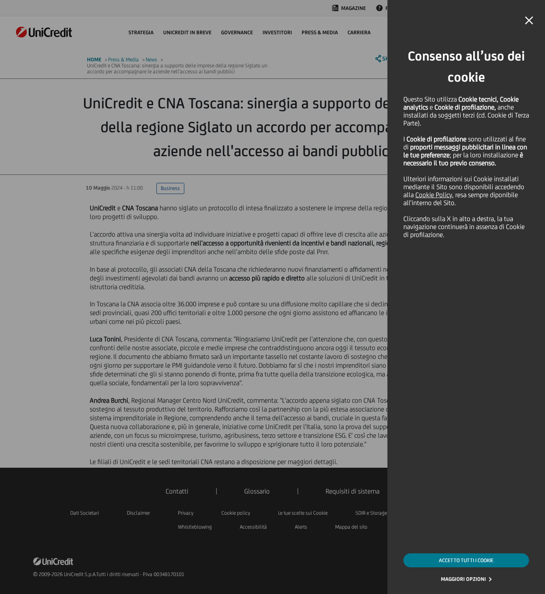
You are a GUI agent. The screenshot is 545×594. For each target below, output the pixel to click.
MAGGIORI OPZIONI (463, 579)
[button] (529, 20)
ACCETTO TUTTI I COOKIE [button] (466, 560)
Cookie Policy (433, 195)
